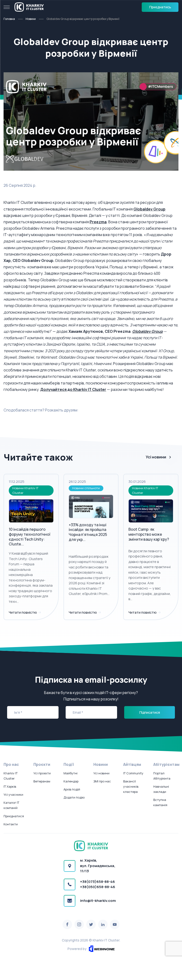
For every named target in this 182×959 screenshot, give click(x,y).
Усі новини (156, 457)
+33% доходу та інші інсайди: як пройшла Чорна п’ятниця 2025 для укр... (88, 532)
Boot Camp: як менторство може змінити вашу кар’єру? (148, 534)
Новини (31, 19)
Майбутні (70, 773)
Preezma (98, 221)
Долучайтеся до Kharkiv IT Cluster (73, 389)
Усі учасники (13, 794)
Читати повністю (23, 612)
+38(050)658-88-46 (97, 886)
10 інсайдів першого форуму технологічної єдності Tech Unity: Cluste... (29, 537)
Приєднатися (14, 816)
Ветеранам (41, 781)
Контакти (11, 824)
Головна (9, 19)
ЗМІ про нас (102, 781)
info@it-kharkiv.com (98, 900)
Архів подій (72, 789)
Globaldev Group (149, 209)
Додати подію (74, 797)
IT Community (133, 773)
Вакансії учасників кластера (130, 786)
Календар (71, 781)
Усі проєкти (42, 773)
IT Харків (10, 786)
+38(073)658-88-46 (97, 881)
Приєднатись (160, 7)
